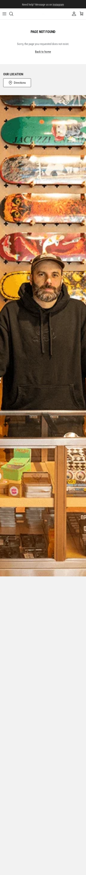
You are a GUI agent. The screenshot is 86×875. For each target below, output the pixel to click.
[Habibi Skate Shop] (43, 13)
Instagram (58, 4)
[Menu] (4, 13)
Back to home (43, 52)
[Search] (13, 13)
